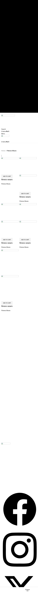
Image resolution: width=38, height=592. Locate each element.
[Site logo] (8, 119)
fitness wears (7, 179)
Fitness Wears (5, 184)
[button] (7, 176)
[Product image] (28, 183)
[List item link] (19, 462)
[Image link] (5, 446)
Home (3, 151)
